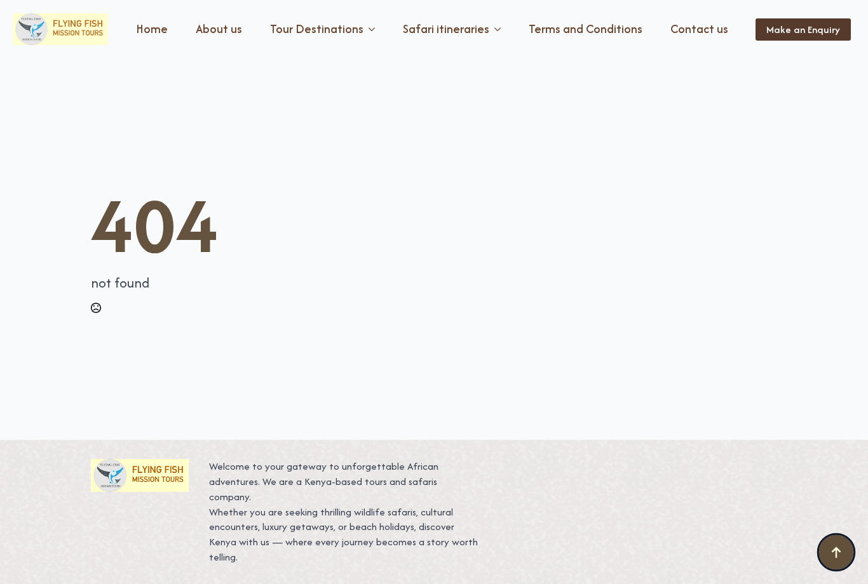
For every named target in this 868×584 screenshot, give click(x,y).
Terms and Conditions (585, 28)
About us (219, 28)
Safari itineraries (446, 28)
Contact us (699, 28)
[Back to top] (836, 552)
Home (152, 28)
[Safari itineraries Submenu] (500, 29)
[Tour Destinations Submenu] (374, 29)
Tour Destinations (316, 28)
